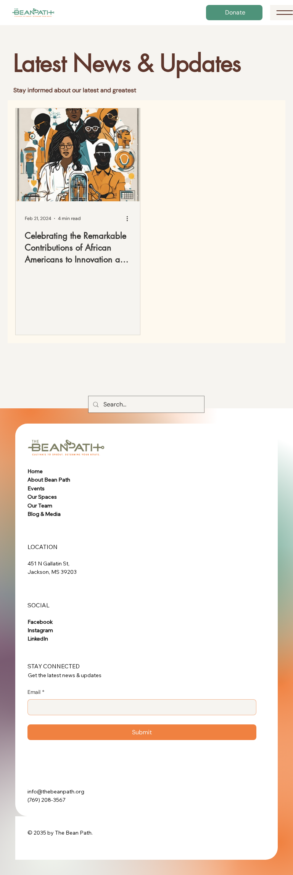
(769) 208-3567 (46, 799)
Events (36, 488)
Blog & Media (44, 514)
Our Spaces (42, 496)
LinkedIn (37, 638)
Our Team (39, 505)
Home (35, 471)
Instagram (40, 630)
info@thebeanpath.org (55, 791)
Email (36, 692)
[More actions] (129, 218)
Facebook (40, 621)
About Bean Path (48, 479)
